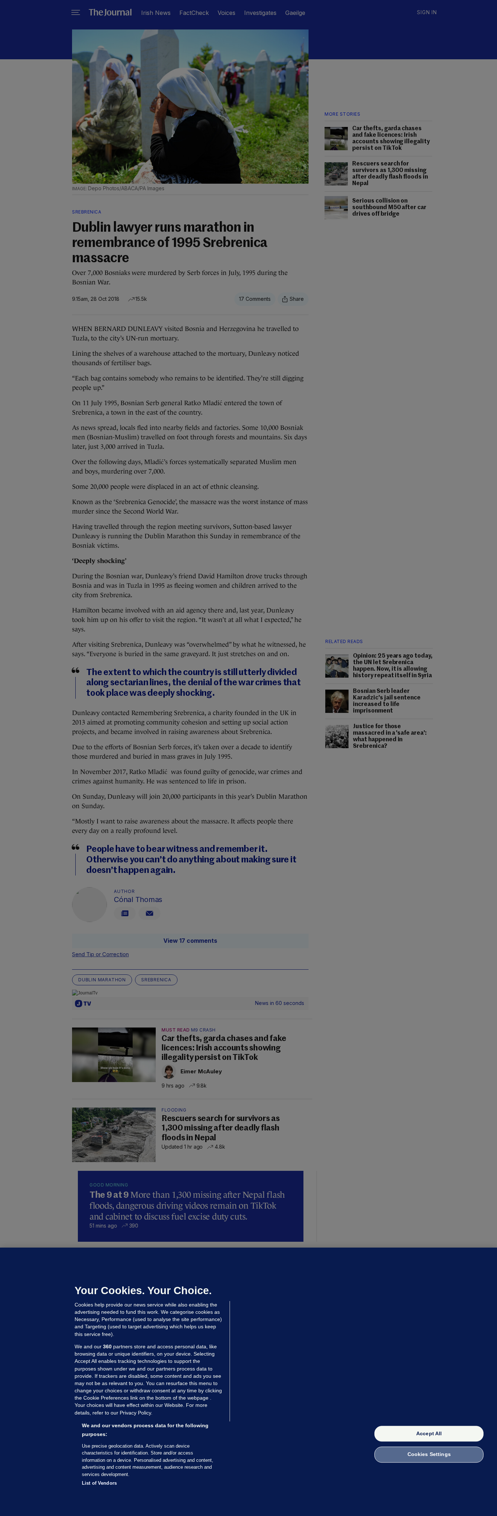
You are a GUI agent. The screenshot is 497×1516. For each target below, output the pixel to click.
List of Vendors (99, 1483)
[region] (248, 1382)
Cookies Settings (429, 1454)
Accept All (429, 1433)
